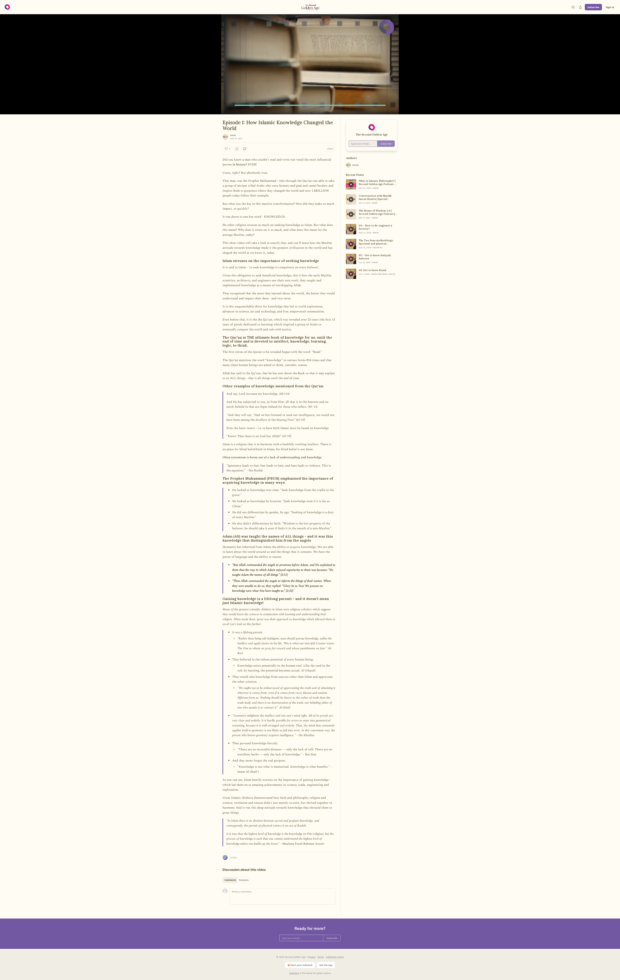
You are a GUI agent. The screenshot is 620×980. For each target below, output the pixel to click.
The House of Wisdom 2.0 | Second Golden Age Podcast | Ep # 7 (377, 212)
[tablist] (236, 880)
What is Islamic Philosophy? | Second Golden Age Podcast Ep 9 (378, 182)
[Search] (573, 7)
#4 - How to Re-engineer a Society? (375, 227)
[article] (372, 184)
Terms (320, 956)
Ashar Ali (378, 247)
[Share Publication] (580, 7)
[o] (351, 184)
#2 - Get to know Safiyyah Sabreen (375, 257)
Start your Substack (301, 965)
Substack (294, 973)
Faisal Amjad (388, 274)
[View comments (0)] (405, 66)
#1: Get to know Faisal (372, 270)
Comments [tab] (230, 880)
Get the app (325, 965)
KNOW (233, 135)
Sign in (610, 7)
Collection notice (335, 956)
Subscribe (593, 7)
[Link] (218, 260)
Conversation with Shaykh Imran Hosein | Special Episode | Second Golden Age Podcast (377, 197)
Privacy (311, 956)
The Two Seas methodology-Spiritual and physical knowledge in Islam (376, 242)
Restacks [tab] (243, 880)
